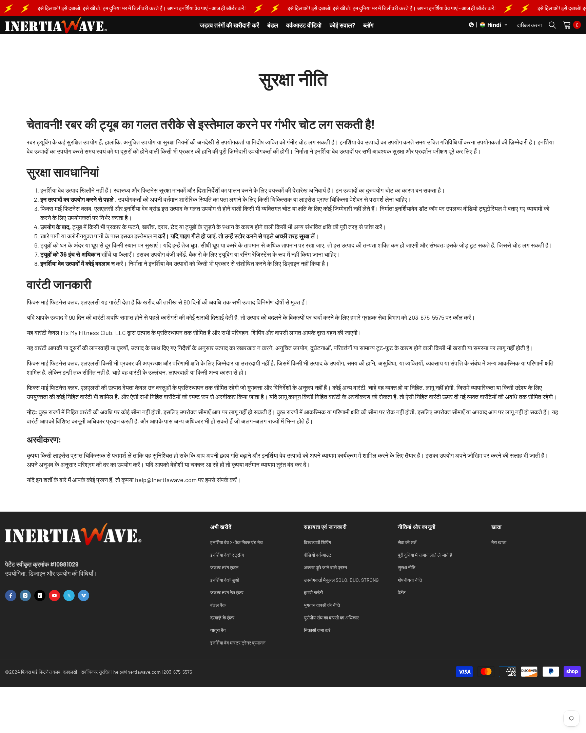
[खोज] (552, 24)
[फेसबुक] (10, 595)
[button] (488, 24)
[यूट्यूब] (54, 595)
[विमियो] (83, 595)
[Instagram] (25, 595)
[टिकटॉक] (39, 595)
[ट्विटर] (69, 595)
